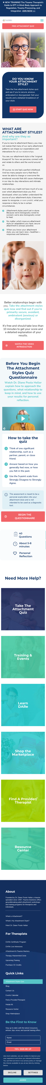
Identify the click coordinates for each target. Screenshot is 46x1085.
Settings (33, 1072)
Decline (12, 1072)
